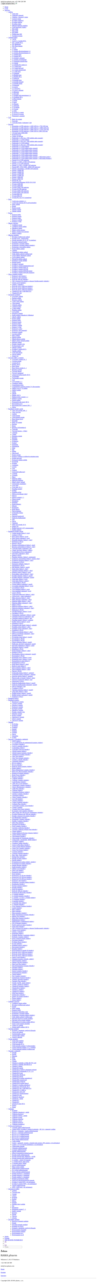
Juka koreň (15, 453)
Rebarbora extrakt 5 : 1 (19, 1209)
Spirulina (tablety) (17, 967)
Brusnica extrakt (17, 369)
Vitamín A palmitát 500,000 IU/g (22, 1064)
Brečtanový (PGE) (17, 541)
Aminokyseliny (13, 37)
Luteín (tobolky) (17, 908)
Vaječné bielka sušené (18, 1034)
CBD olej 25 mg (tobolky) (20, 783)
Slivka (14, 407)
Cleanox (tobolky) (17, 800)
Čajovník (15, 121)
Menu (8, 3)
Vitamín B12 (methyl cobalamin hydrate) (24, 1069)
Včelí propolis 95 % (18, 1044)
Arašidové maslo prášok (19, 226)
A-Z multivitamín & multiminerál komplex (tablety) (27, 742)
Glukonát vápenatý (17, 15)
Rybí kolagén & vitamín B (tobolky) (23, 950)
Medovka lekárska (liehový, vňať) (22, 606)
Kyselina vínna (16, 24)
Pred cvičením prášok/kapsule (21, 1172)
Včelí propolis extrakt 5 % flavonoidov (23, 1046)
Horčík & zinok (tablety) (19, 858)
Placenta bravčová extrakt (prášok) (22, 1018)
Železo (14, 1105)
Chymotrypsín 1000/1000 (19, 133)
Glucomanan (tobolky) (19, 836)
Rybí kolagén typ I (17, 1233)
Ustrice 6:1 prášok (17, 1025)
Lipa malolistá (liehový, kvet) (21, 589)
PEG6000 (15, 32)
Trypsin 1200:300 (17, 184)
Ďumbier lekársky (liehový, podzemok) (24, 557)
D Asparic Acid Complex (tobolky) (22, 811)
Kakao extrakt (16, 455)
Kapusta (14, 1197)
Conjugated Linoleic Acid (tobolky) (22, 805)
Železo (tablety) (17, 998)
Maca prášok (16, 335)
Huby (10, 199)
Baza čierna (15, 366)
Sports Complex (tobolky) (20, 971)
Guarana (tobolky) (17, 851)
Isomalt (14, 729)
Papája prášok (16, 400)
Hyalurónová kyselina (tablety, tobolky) (24, 862)
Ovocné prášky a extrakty (16, 358)
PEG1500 (15, 31)
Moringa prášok (17, 342)
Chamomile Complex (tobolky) (21, 785)
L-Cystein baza (16, 66)
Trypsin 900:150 (17, 196)
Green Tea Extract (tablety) (20, 850)
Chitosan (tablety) (17, 790)
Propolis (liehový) (17, 635)
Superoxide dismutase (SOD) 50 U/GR (24, 182)
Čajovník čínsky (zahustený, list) (22, 122)
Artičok (14, 414)
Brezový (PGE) (17, 543)
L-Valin (14, 111)
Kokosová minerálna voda (20, 1012)
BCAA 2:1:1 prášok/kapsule (20, 1134)
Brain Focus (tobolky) (18, 775)
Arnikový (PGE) (17, 535)
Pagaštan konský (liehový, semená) (22, 620)
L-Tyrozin (15, 109)
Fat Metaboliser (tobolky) (19, 817)
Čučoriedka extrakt (17, 378)
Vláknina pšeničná (17, 1119)
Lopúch (14, 470)
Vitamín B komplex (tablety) (20, 986)
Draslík (14, 1052)
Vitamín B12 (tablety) (18, 988)
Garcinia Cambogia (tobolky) (21, 828)
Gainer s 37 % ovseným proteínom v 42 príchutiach (27, 1144)
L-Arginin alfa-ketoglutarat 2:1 (21, 53)
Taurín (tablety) (16, 974)
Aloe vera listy (16, 412)
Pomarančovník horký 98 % (20, 402)
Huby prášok (16, 204)
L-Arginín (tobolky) (18, 894)
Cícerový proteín (17, 703)
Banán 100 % (16, 364)
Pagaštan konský (17, 489)
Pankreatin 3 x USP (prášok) (20, 146)
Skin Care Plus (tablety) (19, 964)
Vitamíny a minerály (14, 1051)
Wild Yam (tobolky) (18, 993)
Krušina (14, 463)
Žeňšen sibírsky (17, 530)
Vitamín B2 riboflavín (18, 1075)
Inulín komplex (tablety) (19, 867)
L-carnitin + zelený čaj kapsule (21, 1160)
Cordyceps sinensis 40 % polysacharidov (24, 203)
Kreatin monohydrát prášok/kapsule (22, 1158)
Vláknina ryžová (17, 1121)
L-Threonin (15, 105)
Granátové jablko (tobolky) (20, 843)
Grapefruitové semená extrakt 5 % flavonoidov (26, 386)
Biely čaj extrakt (17, 119)
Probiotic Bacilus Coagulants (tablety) (23, 935)
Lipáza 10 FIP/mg (17, 136)
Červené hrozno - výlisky (19, 431)
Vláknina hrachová (17, 1114)
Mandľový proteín (17, 710)
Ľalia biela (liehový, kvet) (19, 579)
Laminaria (15, 465)
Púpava (14, 495)
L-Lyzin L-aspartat (17, 90)
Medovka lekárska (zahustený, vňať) (23, 608)
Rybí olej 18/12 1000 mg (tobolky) (22, 286)
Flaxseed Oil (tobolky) (19, 824)
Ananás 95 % (16, 363)
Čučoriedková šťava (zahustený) (22, 552)
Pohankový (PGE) (17, 623)
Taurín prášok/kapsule (18, 1185)
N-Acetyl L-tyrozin (18, 114)
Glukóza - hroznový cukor (20, 17)
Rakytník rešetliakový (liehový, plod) (23, 645)
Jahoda (14, 393)
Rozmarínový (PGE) (18, 656)
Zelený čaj (15, 356)
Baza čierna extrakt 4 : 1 (19, 368)
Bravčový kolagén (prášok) (20, 1221)
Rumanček (15, 507)
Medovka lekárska (17, 480)
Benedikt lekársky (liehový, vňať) (22, 540)
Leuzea (14, 467)
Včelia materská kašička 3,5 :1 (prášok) (24, 1047)
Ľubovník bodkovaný (18, 472)
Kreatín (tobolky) (17, 887)
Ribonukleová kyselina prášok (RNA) (23, 1022)
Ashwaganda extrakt (18, 417)
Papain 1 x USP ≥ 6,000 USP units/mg (23, 162)
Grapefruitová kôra (17, 385)
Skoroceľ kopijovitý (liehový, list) (22, 679)
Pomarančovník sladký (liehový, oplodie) (24, 625)
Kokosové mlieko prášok (19, 460)
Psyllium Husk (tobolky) (19, 942)
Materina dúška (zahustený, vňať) (22, 603)
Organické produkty (14, 295)
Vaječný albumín (17, 1037)
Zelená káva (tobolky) (18, 995)
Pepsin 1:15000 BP (18, 174)
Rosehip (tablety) (17, 949)
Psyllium (14, 1110)
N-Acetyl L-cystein (18, 112)
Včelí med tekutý (17, 352)
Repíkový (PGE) (17, 652)
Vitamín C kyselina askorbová (21, 1085)
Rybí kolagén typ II (18, 1235)
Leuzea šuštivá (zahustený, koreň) (22, 584)
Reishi (14, 206)
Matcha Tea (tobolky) (18, 916)
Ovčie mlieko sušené (18, 257)
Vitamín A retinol (17, 1066)
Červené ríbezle (17, 371)
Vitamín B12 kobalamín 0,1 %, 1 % (22, 1071)
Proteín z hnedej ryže (18, 344)
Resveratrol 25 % (17, 404)
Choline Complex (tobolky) (20, 794)
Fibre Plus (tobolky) (18, 823)
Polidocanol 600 (17, 34)
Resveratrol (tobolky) (18, 947)
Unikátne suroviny (13, 1001)
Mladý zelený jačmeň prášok (20, 340)
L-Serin (14, 102)
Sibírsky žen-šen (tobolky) (20, 962)
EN (6, 1245)
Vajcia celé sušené (17, 1032)
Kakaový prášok (17, 220)
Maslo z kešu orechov (18, 230)
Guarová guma (16, 19)
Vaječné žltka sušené (18, 1035)
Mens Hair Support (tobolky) (20, 918)
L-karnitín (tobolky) (18, 901)
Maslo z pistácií (16, 233)
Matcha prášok (16, 337)
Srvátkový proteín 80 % (19, 349)
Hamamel (15, 444)
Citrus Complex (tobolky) (19, 797)
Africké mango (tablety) (19, 751)
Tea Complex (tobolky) (19, 976)
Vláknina (11, 1109)
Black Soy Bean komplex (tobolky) (22, 771)
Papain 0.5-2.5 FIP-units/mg (20, 160)
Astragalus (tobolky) (18, 761)
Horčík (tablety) (17, 860)
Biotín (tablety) (16, 768)
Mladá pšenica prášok (18, 339)
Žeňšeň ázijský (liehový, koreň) (21, 693)
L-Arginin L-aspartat (18, 58)
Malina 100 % (16, 395)
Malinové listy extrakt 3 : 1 (20, 397)
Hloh (13, 448)
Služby (7, 1236)
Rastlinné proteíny (13, 700)
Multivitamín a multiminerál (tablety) (23, 921)
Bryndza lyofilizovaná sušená (21, 237)
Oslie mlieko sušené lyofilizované (22, 254)
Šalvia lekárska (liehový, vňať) (21, 668)
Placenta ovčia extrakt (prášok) (21, 1020)
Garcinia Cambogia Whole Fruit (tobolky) (24, 829)
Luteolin (14, 473)
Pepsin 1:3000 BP (17, 177)
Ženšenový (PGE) (17, 696)
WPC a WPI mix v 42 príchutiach (22, 1187)
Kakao (10, 213)
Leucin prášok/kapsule (19, 1165)
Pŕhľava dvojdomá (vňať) (19, 494)
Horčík (14, 1054)
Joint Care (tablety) (17, 870)
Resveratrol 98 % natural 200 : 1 (21, 405)
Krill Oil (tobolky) (17, 889)
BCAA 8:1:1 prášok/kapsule (20, 1138)
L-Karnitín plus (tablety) (19, 903)
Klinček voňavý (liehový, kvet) (21, 572)
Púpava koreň (16, 499)
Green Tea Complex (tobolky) (21, 848)
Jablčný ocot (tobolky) (18, 868)
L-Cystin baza (16, 71)
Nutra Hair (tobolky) (18, 926)
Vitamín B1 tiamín (17, 1068)
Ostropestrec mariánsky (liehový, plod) (23, 615)
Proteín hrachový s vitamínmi (21, 1173)
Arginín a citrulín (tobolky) (20, 759)
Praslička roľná (16, 492)
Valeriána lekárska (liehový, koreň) (22, 690)
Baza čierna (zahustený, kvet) (21, 538)
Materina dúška (16, 478)
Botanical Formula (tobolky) (20, 773)
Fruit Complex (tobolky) (19, 826)
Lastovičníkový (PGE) (19, 582)
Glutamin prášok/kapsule (19, 1148)
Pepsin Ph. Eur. (16, 180)
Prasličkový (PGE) (17, 630)
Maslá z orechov (13, 223)
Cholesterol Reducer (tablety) (21, 792)
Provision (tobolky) (18, 940)
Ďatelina (14, 438)
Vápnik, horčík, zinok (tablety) (21, 983)
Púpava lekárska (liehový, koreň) (22, 642)
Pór (13, 1206)
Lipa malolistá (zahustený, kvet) (21, 591)
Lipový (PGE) (16, 593)
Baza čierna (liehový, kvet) (20, 536)
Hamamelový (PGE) (18, 565)
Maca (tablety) (16, 909)
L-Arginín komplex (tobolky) (21, 896)
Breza (14, 426)
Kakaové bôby (16, 214)
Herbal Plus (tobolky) (18, 857)
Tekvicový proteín (17, 720)
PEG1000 (15, 29)
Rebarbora (15, 501)
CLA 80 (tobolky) (17, 799)
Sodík (14, 1059)
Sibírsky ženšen (17, 347)
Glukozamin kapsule (18, 1146)
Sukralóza (15, 736)
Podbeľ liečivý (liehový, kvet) (21, 622)
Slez (13, 519)
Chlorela (14, 432)
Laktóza (14, 250)
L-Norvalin (15, 94)
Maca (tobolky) (16, 911)
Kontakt (7, 1238)
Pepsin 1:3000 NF (17, 179)
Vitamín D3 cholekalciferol (20, 1093)
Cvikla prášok (16, 308)
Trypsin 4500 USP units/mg (20, 192)
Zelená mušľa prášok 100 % (20, 1027)
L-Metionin (15, 92)
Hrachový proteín (17, 313)
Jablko (14, 392)
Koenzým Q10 (16, 134)
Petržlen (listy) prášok (18, 1204)
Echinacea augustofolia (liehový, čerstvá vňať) (26, 559)
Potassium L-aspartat (18, 116)
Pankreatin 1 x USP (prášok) (20, 140)
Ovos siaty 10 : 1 (17, 487)
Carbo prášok (16, 1141)
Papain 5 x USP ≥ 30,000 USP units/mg (24, 165)
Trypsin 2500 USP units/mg (20, 187)
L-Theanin (15, 104)
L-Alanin (15, 49)
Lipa (13, 468)
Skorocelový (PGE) (18, 681)
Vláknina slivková (17, 1122)
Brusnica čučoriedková (19, 427)
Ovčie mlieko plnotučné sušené (21, 255)
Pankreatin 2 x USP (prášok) (20, 143)
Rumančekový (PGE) (18, 662)
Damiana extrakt (17, 436)
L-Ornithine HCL (17, 97)
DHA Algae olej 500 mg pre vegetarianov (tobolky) (27, 812)
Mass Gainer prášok (18, 1167)
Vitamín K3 (15, 1102)
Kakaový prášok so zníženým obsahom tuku (25, 456)
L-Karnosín (15, 85)
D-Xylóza (15, 724)
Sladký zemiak (16, 1211)
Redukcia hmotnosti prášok (20, 1178)
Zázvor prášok (16, 354)
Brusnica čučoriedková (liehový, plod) (23, 545)
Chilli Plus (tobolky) (18, 788)
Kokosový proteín (17, 707)
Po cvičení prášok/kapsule (20, 1170)
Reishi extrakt (16, 208)
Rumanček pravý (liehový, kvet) (21, 657)
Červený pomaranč (17, 373)
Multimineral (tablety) (18, 920)
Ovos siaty (15, 485)
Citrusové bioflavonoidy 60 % (21, 375)
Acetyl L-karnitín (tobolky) (20, 746)
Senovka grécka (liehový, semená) (22, 676)
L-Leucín (15, 87)
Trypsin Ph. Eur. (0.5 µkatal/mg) (21, 197)
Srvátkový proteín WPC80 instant (22, 271)
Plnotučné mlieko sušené (19, 259)
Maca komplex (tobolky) (19, 913)
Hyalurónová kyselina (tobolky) (21, 863)
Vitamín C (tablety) (18, 989)
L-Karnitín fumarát (17, 82)
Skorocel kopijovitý (18, 516)
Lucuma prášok (16, 334)
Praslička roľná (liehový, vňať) (21, 627)
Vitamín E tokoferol (18, 1097)
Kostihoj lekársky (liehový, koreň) (22, 576)
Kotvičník (15, 461)
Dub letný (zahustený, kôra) (20, 553)
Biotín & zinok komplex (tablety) (22, 766)
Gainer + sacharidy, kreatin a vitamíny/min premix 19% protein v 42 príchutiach (36, 1143)
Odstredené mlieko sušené (20, 252)
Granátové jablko (17, 383)
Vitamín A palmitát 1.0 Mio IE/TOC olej (24, 1063)
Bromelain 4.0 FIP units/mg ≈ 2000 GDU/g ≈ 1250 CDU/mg (30, 129)
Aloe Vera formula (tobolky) (20, 758)
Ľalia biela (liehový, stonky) (20, 581)
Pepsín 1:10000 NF (18, 172)
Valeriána (15, 523)
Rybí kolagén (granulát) (19, 1230)
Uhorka (14, 1218)
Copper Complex (17, 807)
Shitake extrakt (16, 209)
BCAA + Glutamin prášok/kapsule (22, 1132)
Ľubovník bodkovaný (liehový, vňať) (23, 594)
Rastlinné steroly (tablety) (19, 945)
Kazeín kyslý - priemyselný (20, 238)
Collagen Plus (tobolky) (19, 804)
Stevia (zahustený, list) (19, 686)
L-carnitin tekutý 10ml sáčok (20, 1161)
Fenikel (14, 443)
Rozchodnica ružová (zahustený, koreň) (24, 654)
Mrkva (14, 1201)
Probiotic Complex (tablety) (20, 937)
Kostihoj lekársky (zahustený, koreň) (23, 577)
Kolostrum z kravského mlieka (21, 247)
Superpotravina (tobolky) (19, 972)
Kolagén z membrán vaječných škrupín (24, 1030)
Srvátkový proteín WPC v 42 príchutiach (24, 1184)
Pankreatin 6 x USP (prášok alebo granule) (25, 151)
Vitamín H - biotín (17, 1098)
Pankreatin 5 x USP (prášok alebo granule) (25, 150)
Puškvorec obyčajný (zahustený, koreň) (24, 644)
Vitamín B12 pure (17, 1073)
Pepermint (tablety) (17, 933)
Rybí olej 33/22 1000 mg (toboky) (22, 288)
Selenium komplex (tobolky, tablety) (23, 959)
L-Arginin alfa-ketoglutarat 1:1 (21, 51)
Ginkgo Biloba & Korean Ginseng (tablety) (25, 833)
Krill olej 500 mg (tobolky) (20, 279)
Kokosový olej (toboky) (19, 276)
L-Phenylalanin (16, 99)
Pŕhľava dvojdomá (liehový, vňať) (22, 632)
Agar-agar (15, 13)
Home (6, 7)
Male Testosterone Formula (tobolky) (23, 914)
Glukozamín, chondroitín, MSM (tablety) (24, 840)
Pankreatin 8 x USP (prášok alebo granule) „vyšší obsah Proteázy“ (32, 158)
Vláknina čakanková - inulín (20, 1112)
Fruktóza (14, 727)
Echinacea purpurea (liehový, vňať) (22, 560)
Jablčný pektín (16, 390)
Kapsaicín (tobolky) (18, 872)
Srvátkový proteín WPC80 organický (23, 272)
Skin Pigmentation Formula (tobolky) (23, 966)
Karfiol (14, 1199)
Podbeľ (14, 490)
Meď (13, 1058)
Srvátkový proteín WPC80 (20, 269)
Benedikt (15, 421)
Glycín (14, 48)
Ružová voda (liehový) (19, 666)
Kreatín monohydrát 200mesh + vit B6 (23, 1156)
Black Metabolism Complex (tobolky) (23, 770)
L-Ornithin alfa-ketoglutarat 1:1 (21, 95)
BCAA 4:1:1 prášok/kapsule (20, 1136)
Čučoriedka (15, 376)
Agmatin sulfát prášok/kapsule (21, 1127)
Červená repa (16, 1192)
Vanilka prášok (16, 351)
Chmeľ (14, 434)
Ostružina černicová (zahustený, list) (23, 616)
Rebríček (15, 502)
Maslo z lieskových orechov (20, 231)
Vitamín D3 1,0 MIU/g (19, 1090)
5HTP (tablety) (16, 741)
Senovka (14, 514)
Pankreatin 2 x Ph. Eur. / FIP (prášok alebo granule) (27, 141)
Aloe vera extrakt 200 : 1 (19, 410)
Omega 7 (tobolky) (17, 284)
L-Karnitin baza (17, 80)
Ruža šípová (16, 509)
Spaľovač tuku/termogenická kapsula (23, 1180)
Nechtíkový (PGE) (17, 613)
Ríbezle (14, 506)
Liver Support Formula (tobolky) (22, 906)
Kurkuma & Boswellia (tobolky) (22, 892)
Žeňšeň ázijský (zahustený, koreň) (22, 695)
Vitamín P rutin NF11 (18, 1104)
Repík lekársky (16, 504)
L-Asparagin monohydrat (19, 61)
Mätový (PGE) (16, 604)
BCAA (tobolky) (17, 765)
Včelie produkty (13, 1039)
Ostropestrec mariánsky (19, 484)
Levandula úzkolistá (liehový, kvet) (22, 586)
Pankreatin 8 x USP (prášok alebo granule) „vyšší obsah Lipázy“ (31, 157)
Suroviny (7, 10)
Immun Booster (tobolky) (19, 865)
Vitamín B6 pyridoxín (18, 1081)
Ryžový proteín (16, 715)
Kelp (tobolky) (16, 874)
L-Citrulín (15, 63)
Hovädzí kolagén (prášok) (20, 1224)
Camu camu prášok (18, 301)
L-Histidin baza (16, 75)
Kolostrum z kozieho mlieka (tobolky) (23, 245)
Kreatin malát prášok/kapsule (20, 1155)
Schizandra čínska (17, 513)
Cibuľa (14, 1196)
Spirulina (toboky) (17, 969)
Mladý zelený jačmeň (18, 482)
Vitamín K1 (15, 1100)
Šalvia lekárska (16, 511)
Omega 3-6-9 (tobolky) (19, 283)
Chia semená (16, 303)
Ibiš (13, 450)
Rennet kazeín (16, 262)
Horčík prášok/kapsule (19, 1151)
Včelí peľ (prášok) (17, 1042)
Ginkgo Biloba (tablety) (19, 834)
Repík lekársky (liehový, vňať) (21, 650)
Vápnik (14, 1061)
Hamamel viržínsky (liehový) (21, 564)
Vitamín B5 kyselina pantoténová (22, 1078)
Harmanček (15, 446)
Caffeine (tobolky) (17, 778)
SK (6, 1242)
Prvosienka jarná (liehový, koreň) (22, 637)
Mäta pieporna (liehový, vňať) (21, 598)
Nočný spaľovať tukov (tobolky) (22, 925)
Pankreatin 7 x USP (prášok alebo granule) (25, 153)
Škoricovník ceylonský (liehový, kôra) (23, 678)
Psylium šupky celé (18, 346)
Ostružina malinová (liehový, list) (22, 618)
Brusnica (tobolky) (17, 777)
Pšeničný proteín (17, 714)
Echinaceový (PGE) (18, 562)
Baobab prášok (16, 298)
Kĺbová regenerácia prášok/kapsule (22, 1153)
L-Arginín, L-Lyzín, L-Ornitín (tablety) (24, 897)
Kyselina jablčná (17, 22)
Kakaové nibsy (16, 218)
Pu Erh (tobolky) (17, 943)
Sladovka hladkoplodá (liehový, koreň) (23, 683)
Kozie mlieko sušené (18, 249)
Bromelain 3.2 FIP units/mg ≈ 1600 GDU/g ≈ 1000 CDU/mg (30, 128)
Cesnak (14, 1194)
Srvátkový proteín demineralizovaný (23, 266)
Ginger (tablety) (17, 831)
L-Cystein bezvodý (18, 68)
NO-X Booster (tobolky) (19, 923)
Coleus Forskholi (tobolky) (20, 802)
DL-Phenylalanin (17, 46)
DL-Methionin (16, 44)
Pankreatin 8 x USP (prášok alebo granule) (25, 155)
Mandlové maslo (17, 228)
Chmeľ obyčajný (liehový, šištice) (22, 550)
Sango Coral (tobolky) (18, 957)
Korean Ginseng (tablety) (19, 886)
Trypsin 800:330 (17, 194)
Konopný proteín (17, 332)
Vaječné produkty (13, 1029)
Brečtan (14, 424)
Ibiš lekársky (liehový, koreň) (21, 567)
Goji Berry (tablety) (18, 841)
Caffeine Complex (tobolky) (20, 780)
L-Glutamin (15, 73)
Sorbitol (14, 732)
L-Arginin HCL (17, 56)
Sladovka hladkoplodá (18, 518)
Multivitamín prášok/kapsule (20, 1168)
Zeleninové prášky (13, 1189)
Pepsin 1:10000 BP (18, 170)
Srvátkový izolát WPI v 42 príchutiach (23, 1182)
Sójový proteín (16, 719)
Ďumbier (14, 439)
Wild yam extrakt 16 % (19, 524)
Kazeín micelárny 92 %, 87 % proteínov (24, 240)
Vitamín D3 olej (17, 293)
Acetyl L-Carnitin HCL (19, 41)
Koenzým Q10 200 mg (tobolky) (22, 879)
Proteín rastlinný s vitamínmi (20, 1177)
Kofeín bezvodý (17, 458)
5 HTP (14, 39)
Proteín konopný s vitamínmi (20, 1175)
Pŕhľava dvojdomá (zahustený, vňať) (23, 633)
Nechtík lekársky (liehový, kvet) (21, 611)
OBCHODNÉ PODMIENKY (14, 1240)
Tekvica (14, 1216)
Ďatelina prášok (17, 310)
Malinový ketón (17, 398)
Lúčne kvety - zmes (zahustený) (21, 596)
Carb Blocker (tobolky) (19, 782)
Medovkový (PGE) (18, 610)
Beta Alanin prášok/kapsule (20, 1139)
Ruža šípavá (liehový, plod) (20, 664)
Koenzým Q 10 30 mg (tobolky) (21, 875)
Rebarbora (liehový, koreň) (20, 647)
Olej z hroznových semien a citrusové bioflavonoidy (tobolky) (30, 281)
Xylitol (14, 737)
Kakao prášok (16, 318)
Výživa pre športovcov (15, 1126)
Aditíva (10, 12)
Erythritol (15, 725)
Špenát (14, 1214)
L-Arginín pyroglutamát (19, 59)
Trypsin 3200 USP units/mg (20, 191)
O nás (6, 8)
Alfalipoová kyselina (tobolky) (21, 754)
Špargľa (14, 1213)
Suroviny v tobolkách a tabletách (18, 739)
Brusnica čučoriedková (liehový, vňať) (23, 547)
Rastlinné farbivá (13, 698)
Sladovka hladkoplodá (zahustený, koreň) (24, 685)
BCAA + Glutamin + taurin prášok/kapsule (25, 1131)
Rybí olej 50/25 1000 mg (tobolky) (22, 289)
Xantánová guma (17, 36)
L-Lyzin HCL (16, 88)
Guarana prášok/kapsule (19, 1150)
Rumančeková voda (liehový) (21, 661)
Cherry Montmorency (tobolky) (21, 787)
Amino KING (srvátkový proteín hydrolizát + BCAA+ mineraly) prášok (33, 1129)
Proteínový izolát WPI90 (19, 260)
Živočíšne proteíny (14, 1219)
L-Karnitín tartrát (17, 83)
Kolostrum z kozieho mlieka (20, 243)
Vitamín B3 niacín (17, 1076)
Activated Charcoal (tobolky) (21, 749)
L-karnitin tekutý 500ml (19, 1163)
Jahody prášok (16, 317)
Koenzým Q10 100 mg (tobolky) (22, 877)
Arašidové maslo (17, 225)
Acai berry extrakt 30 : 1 (19, 359)
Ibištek (14, 451)
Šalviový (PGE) (17, 671)
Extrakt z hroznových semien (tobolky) (23, 816)
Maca (13, 477)
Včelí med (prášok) (18, 1041)
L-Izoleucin (15, 78)
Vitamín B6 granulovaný (19, 1080)
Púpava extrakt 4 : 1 (18, 497)
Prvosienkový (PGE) (18, 639)
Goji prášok (15, 312)
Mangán (14, 1056)
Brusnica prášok (17, 300)
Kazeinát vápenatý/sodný (19, 242)
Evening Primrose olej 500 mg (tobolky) (24, 814)
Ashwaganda (16, 415)
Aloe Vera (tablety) (17, 756)
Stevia (14, 521)
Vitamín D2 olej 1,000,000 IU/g (21, 291)
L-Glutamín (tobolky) (18, 899)
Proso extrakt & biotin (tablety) (21, 938)
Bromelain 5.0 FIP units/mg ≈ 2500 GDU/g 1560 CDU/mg (30, 131)
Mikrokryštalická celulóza (20, 25)
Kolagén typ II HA (17, 1226)
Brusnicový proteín (18, 702)
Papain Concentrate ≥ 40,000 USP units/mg (25, 168)
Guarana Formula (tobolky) (20, 853)
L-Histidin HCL (17, 76)
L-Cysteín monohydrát (19, 70)
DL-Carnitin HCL (17, 42)
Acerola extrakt (16, 361)
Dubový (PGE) (16, 555)
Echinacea (15, 441)
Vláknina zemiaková (18, 1124)
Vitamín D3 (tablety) (18, 991)
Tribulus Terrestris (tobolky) (20, 979)
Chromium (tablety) (18, 795)
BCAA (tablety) (17, 763)
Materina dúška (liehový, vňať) (21, 601)
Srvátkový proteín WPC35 (20, 267)
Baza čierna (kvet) (17, 419)
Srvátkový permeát (17, 264)
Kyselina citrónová (17, 20)
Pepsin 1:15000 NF (18, 175)
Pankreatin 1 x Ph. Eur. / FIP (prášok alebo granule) (27, 138)
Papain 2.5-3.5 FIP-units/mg (20, 163)
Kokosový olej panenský (19, 277)
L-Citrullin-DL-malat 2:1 (19, 65)
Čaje (9, 117)
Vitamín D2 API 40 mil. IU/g (21, 1087)
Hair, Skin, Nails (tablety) (19, 855)
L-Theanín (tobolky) (18, 904)
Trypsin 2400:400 (17, 186)
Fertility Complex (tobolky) (20, 821)
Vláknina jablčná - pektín (19, 1115)
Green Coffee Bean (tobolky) (21, 845)
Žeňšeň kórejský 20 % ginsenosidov (23, 528)
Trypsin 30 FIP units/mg (19, 189)
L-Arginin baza (16, 54)
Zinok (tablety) (16, 1000)
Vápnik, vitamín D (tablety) (20, 984)
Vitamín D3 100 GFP (18, 1092)
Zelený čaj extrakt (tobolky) (20, 996)
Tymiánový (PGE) (17, 688)
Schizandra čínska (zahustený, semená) (23, 674)
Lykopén (14, 475)
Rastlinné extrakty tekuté (15, 531)
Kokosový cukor (17, 329)
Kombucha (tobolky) (18, 884)
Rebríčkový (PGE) (17, 649)
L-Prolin (14, 100)
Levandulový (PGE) (18, 587)
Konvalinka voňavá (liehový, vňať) (22, 574)
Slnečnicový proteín (18, 717)
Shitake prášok (16, 211)
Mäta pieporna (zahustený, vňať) (22, 599)
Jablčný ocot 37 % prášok (19, 388)
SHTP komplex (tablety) (19, 960)
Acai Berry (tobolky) (18, 744)
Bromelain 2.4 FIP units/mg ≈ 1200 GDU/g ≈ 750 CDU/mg (30, 126)
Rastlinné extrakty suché (15, 409)
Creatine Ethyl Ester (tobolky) (21, 809)
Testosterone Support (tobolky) (21, 978)
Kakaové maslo (16, 216)
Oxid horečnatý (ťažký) (19, 27)
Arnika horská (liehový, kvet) (21, 533)
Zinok (14, 1107)
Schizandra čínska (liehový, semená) (23, 673)
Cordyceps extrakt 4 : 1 (19, 201)
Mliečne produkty (13, 235)
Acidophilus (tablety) (18, 748)
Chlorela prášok (17, 305)
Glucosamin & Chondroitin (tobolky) (23, 838)
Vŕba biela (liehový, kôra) (20, 691)
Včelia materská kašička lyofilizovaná (23, 1049)
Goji (13, 380)
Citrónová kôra (16, 306)
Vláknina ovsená (17, 1117)
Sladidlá (10, 722)
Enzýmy (10, 124)
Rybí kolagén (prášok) (18, 1231)
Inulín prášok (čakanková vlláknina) (23, 315)
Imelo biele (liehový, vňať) (20, 569)
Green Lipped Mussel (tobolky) (21, 846)
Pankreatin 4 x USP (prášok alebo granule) (25, 148)
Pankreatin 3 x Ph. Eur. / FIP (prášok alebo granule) (27, 145)
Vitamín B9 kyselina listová (20, 1083)
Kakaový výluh (16, 221)
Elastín (14, 1006)
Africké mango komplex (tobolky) (22, 753)
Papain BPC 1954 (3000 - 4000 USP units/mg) (26, 167)
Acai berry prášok (17, 296)
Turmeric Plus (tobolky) (19, 981)
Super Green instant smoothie (21, 1023)
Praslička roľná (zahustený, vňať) (22, 628)
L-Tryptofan (15, 107)
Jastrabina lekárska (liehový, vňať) (22, 570)
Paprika (14, 1202)
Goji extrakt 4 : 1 (17, 381)
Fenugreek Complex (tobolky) (21, 819)
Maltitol (14, 731)
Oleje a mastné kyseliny (15, 274)
